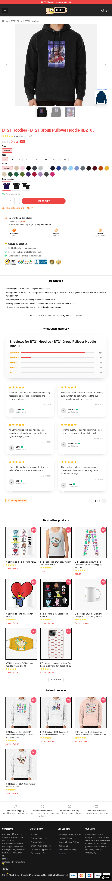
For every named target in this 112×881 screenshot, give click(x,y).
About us (34, 834)
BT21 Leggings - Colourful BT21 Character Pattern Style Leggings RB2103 (89, 564)
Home (5, 21)
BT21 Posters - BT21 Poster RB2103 (20, 562)
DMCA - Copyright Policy (41, 846)
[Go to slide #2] (56, 112)
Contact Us (63, 846)
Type (4, 146)
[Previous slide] (6, 65)
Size (4, 155)
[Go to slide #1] (41, 112)
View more (56, 680)
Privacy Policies (37, 842)
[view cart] (107, 10)
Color (4, 164)
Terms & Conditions (39, 838)
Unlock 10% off (5, 868)
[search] (102, 10)
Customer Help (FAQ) (67, 850)
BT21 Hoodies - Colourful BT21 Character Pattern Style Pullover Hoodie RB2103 (19, 735)
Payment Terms (65, 838)
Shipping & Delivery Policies (69, 834)
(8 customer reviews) (23, 136)
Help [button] (107, 878)
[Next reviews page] (104, 501)
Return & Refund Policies (68, 842)
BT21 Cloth (16, 21)
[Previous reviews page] (90, 501)
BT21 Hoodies (32, 21)
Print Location (8, 179)
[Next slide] (105, 65)
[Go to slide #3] (70, 112)
